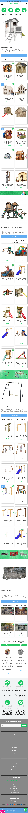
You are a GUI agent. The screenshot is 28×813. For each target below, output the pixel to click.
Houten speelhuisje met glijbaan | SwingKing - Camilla (8, 121)
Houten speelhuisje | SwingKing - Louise (21, 120)
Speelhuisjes (14, 56)
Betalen (14, 750)
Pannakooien (14, 602)
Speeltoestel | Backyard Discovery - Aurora (21, 341)
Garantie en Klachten (14, 760)
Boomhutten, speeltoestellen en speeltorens (14, 241)
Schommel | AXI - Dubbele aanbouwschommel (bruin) (7, 478)
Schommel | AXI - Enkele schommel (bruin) (21, 457)
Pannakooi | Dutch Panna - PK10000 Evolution (21, 617)
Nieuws (14, 772)
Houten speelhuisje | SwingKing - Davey (21, 76)
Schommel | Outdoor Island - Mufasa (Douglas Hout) (7, 521)
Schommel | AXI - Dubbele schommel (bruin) (7, 457)
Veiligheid (14, 740)
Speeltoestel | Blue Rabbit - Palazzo (21, 300)
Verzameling (14, 756)
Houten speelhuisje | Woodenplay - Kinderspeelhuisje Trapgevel (21, 99)
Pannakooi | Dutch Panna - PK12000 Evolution (7, 617)
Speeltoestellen (14, 236)
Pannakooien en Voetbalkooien (14, 606)
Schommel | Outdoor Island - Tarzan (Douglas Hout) (21, 436)
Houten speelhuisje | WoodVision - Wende (21, 185)
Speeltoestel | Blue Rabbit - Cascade (7, 321)
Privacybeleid (14, 747)
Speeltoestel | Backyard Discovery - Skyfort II (8, 300)
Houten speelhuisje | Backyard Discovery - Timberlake (7, 142)
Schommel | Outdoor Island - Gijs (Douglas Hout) (21, 521)
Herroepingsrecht (14, 763)
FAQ (14, 753)
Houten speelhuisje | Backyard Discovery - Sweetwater (7, 76)
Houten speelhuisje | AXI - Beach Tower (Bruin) (7, 185)
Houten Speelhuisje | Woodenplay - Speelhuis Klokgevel (8, 98)
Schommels (14, 415)
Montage (14, 744)
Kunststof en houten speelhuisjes (14, 60)
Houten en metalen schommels (14, 420)
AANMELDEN (24, 725)
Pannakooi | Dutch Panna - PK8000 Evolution (7, 633)
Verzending (14, 737)
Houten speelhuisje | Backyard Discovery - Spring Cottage (7, 164)
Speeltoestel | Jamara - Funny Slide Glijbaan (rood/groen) (21, 363)
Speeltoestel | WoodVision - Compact (7, 363)
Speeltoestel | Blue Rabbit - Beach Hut (21, 321)
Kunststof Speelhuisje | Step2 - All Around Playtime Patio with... (21, 142)
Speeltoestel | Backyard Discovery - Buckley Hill (8, 258)
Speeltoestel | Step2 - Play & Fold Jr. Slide (7, 279)
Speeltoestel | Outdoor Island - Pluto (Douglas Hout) (8, 341)
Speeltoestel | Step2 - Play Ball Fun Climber (21, 258)
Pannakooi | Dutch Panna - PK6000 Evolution (21, 633)
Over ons (14, 734)
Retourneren (14, 769)
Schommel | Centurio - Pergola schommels (8, 436)
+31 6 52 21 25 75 (14, 780)
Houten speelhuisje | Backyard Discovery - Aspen (21, 164)
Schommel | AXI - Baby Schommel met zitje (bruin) (21, 500)
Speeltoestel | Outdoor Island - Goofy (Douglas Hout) (21, 279)
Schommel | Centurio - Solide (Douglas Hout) (8, 499)
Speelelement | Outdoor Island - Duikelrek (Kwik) (8, 543)
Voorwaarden (14, 766)
